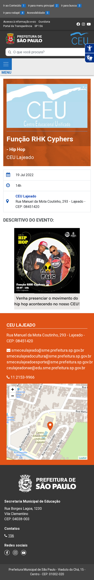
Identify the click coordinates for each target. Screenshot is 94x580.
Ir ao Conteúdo (13, 5)
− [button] (12, 396)
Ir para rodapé (13, 12)
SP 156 (39, 26)
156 (11, 536)
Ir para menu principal (42, 5)
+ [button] (12, 389)
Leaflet (82, 458)
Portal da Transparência (17, 26)
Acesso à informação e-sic (19, 21)
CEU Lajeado (20, 157)
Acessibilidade (37, 12)
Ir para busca (70, 5)
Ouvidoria (44, 21)
